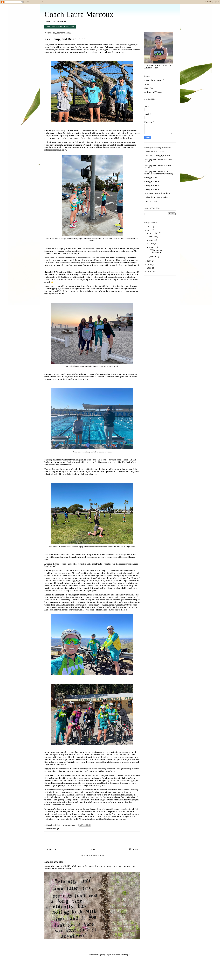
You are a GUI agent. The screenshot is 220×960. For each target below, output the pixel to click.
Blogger (126, 955)
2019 (149, 268)
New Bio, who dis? (53, 862)
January (153, 257)
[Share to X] (84, 825)
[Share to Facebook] (87, 825)
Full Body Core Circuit (154, 152)
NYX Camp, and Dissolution (64, 39)
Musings (55, 829)
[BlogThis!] (82, 825)
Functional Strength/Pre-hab (157, 155)
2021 (149, 261)
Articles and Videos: (153, 92)
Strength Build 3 (151, 185)
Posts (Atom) (98, 855)
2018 (149, 271)
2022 (149, 230)
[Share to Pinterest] (89, 825)
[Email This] (79, 825)
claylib (108, 955)
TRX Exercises (150, 201)
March (152, 247)
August (152, 240)
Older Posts (133, 849)
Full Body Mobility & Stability (157, 197)
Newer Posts (51, 849)
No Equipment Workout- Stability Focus (159, 160)
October (153, 237)
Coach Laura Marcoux (78, 14)
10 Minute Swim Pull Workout (157, 193)
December (154, 233)
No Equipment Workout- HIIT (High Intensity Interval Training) (159, 172)
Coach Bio (148, 88)
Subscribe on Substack (154, 80)
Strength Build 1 (151, 178)
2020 (149, 264)
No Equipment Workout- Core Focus (157, 167)
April (151, 244)
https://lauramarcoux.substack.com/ (60, 26)
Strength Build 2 (151, 182)
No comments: (68, 825)
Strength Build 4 (151, 189)
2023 (149, 227)
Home (92, 849)
